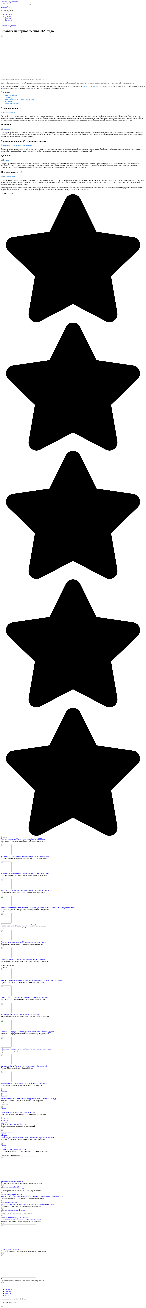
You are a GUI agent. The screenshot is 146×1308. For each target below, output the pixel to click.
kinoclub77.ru (5, 7)
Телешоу (8, 16)
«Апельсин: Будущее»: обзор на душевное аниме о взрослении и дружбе (27, 1032)
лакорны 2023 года (91, 86)
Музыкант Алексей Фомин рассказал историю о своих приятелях (25, 856)
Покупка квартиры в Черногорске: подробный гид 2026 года (23, 839)
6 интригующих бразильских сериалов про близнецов (20, 1014)
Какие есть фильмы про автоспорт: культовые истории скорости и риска (27, 1204)
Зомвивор (8, 98)
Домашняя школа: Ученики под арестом (19, 99)
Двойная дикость (11, 96)
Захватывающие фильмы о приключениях (16, 1279)
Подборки (9, 18)
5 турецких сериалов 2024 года (12, 1181)
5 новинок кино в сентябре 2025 (12, 1189)
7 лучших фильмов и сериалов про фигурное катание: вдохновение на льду (28, 1099)
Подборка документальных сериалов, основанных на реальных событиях (28, 1138)
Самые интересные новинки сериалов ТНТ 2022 (18, 1112)
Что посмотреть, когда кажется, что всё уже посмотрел (21, 1219)
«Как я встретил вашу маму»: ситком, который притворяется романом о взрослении (31, 980)
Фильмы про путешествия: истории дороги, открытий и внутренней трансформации (32, 1196)
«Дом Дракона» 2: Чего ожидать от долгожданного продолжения (24, 1083)
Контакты (8, 20)
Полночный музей (12, 103)
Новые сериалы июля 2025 (10, 1249)
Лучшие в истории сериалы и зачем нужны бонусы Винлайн (23, 959)
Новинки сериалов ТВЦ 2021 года (13, 1149)
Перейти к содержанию (9, 2)
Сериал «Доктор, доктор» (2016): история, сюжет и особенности (24, 997)
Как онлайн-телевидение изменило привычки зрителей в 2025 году (25, 890)
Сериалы (8, 14)
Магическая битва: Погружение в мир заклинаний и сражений (24, 1066)
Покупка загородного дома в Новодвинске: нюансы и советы (23, 942)
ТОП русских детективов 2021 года (14, 1124)
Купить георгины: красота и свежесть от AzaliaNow (20, 925)
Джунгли (8, 101)
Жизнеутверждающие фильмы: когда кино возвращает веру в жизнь (26, 1212)
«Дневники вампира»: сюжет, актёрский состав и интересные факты (26, 1049)
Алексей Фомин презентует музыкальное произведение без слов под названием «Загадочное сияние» (38, 908)
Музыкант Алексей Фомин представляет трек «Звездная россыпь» (25, 873)
